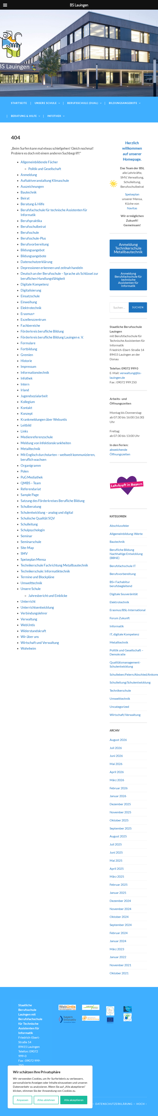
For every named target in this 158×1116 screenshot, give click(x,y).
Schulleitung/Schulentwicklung (130, 682)
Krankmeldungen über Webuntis (44, 419)
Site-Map (27, 548)
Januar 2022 (118, 957)
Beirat (25, 198)
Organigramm (31, 465)
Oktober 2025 (119, 820)
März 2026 (117, 780)
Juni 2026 (116, 755)
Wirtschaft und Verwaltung (40, 643)
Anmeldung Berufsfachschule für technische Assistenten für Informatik (128, 279)
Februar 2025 (119, 884)
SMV (24, 553)
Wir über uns (30, 637)
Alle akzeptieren (73, 1100)
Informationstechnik (35, 372)
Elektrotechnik (31, 308)
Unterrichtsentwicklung (37, 607)
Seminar (26, 536)
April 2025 (117, 868)
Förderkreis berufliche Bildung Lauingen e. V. (52, 337)
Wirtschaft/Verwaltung (125, 714)
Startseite (19, 103)
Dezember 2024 (120, 900)
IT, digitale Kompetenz (124, 634)
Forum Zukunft (120, 618)
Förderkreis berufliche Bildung (42, 331)
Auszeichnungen (32, 186)
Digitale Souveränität (124, 594)
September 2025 (121, 828)
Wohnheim (28, 648)
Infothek (54, 115)
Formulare (28, 343)
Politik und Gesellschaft (44, 169)
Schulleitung (29, 524)
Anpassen (22, 1100)
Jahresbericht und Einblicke (47, 596)
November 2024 (120, 909)
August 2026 (118, 739)
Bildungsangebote (123, 103)
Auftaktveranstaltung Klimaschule (45, 180)
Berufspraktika (31, 221)
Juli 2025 (116, 844)
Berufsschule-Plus (33, 238)
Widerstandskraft (33, 631)
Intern (25, 384)
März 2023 (117, 949)
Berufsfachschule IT (123, 566)
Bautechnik (29, 192)
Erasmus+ (28, 314)
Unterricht (28, 601)
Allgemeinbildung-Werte (126, 533)
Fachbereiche (30, 325)
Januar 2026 (118, 796)
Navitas (132, 208)
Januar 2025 (118, 892)
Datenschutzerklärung (36, 262)
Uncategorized (119, 706)
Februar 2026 (119, 788)
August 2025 (118, 836)
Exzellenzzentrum (33, 320)
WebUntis (28, 625)
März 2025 (117, 876)
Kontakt (26, 408)
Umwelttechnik (31, 583)
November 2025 (120, 812)
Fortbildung (29, 349)
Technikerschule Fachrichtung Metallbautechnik (54, 565)
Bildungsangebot (33, 250)
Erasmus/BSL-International (127, 610)
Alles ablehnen (46, 1100)
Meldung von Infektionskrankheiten (46, 443)
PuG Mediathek (32, 477)
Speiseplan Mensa (33, 559)
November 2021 (120, 965)
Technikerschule (120, 690)
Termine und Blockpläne (37, 577)
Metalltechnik (30, 449)
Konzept (27, 413)
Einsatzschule (30, 296)
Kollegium (28, 402)
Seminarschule (31, 542)
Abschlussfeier (119, 525)
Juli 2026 (116, 748)
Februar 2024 (119, 933)
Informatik (117, 626)
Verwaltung (29, 619)
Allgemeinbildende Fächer (39, 162)
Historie (26, 361)
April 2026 (117, 772)
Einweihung (29, 302)
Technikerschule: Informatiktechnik (45, 571)
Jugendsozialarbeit (34, 396)
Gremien (27, 355)
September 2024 (121, 925)
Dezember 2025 (120, 804)
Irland (25, 390)
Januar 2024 (118, 941)
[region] (50, 1087)
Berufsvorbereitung (35, 244)
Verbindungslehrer (34, 613)
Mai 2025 (116, 860)
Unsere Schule (46, 103)
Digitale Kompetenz (35, 284)
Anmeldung (29, 175)
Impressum (28, 366)
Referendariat (31, 489)
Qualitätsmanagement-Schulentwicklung (125, 664)
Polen (25, 471)
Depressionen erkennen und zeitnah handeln (52, 268)
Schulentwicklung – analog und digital (47, 512)
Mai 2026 (116, 764)
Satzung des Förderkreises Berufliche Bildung (53, 501)
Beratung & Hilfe (24, 115)
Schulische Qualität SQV (38, 518)
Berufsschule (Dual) (82, 103)
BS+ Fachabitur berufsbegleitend (121, 584)
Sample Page (30, 495)
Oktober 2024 (119, 916)
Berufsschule (30, 232)
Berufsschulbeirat (33, 227)
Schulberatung (31, 506)
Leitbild (26, 425)
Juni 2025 (116, 852)
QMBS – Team (31, 483)
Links (24, 431)
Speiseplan (132, 194)
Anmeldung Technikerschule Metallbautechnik (128, 248)
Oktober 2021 (119, 973)
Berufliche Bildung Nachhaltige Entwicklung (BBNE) (126, 554)
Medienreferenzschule (37, 437)
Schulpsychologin (33, 530)
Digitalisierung (31, 290)
